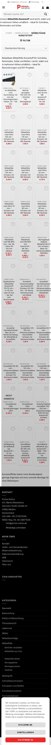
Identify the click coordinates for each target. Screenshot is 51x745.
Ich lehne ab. (25, 725)
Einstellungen (25, 732)
